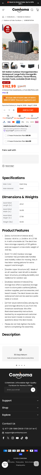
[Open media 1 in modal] (35, 27)
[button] (5, 464)
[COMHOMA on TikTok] (22, 438)
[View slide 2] (19, 365)
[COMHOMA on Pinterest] (26, 438)
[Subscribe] (33, 390)
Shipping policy (20, 465)
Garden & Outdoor (24, 17)
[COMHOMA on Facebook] (3, 438)
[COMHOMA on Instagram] (13, 438)
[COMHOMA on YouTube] (17, 438)
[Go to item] (5, 65)
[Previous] (3, 3)
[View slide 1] (16, 365)
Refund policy (11, 462)
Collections (11, 17)
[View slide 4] (24, 365)
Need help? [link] (9, 166)
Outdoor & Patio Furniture (12, 20)
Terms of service (29, 462)
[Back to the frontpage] (3, 17)
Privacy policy (20, 462)
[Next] (38, 3)
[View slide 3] (22, 365)
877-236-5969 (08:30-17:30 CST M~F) (21, 429)
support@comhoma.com (16, 433)
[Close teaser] (9, 461)
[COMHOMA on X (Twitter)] (8, 438)
